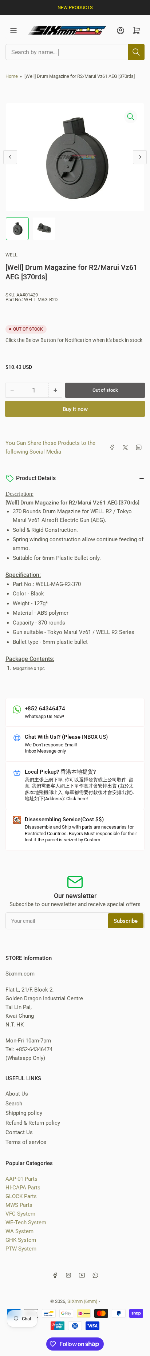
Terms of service (25, 1142)
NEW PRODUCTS (75, 7)
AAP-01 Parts (21, 1179)
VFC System (20, 1214)
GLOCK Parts (21, 1196)
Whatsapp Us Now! (44, 716)
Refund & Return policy (32, 1123)
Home (11, 76)
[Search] (136, 52)
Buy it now (75, 409)
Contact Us (19, 1132)
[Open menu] (13, 31)
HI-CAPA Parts (22, 1187)
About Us (16, 1093)
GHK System (20, 1240)
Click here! (77, 798)
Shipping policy (23, 1113)
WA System (19, 1231)
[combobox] (75, 52)
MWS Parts (18, 1205)
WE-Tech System (25, 1222)
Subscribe (126, 921)
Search (13, 1103)
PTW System (20, 1248)
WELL (11, 255)
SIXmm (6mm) (82, 1301)
